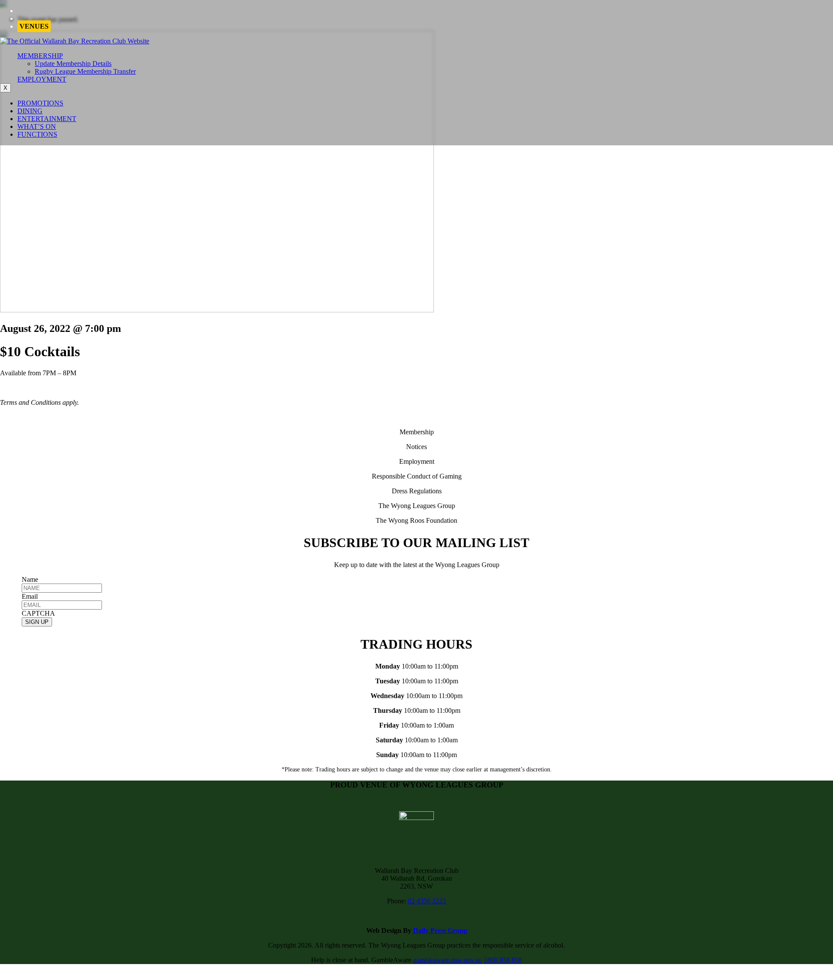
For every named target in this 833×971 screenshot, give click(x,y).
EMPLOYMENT (41, 79)
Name (30, 579)
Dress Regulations (417, 491)
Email (30, 596)
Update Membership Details (73, 63)
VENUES (34, 26)
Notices (416, 446)
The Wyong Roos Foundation (416, 520)
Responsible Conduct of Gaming (417, 476)
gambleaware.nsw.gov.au (447, 960)
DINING (30, 111)
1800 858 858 (503, 960)
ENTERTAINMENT (46, 118)
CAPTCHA (38, 613)
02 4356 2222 (427, 901)
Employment (416, 461)
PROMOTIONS (40, 103)
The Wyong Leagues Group (416, 505)
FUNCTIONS (37, 134)
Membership (417, 432)
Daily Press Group (440, 930)
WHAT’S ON (36, 126)
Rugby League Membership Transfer (85, 71)
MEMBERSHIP (40, 55)
